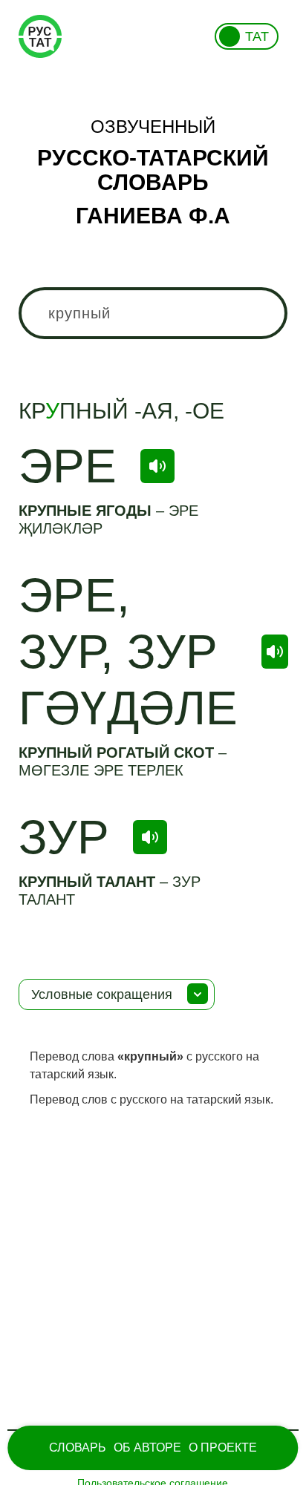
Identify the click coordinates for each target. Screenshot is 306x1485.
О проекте (223, 1447)
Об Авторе (147, 1447)
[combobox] (153, 313)
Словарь (77, 1447)
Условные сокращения (101, 994)
